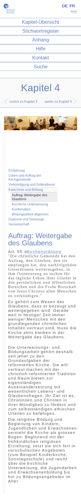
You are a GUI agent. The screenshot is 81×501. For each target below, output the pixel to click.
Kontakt (40, 57)
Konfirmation (21, 209)
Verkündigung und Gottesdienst (32, 184)
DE (65, 6)
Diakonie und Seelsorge (26, 219)
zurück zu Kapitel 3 (23, 101)
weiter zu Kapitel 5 (58, 101)
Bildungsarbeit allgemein (30, 214)
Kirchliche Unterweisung (30, 204)
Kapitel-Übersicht (40, 22)
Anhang (40, 39)
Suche (41, 66)
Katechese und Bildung (26, 189)
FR (72, 6)
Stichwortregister (40, 31)
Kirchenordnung (44, 251)
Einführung (17, 170)
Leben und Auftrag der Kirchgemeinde (25, 177)
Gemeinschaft (19, 224)
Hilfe (40, 48)
